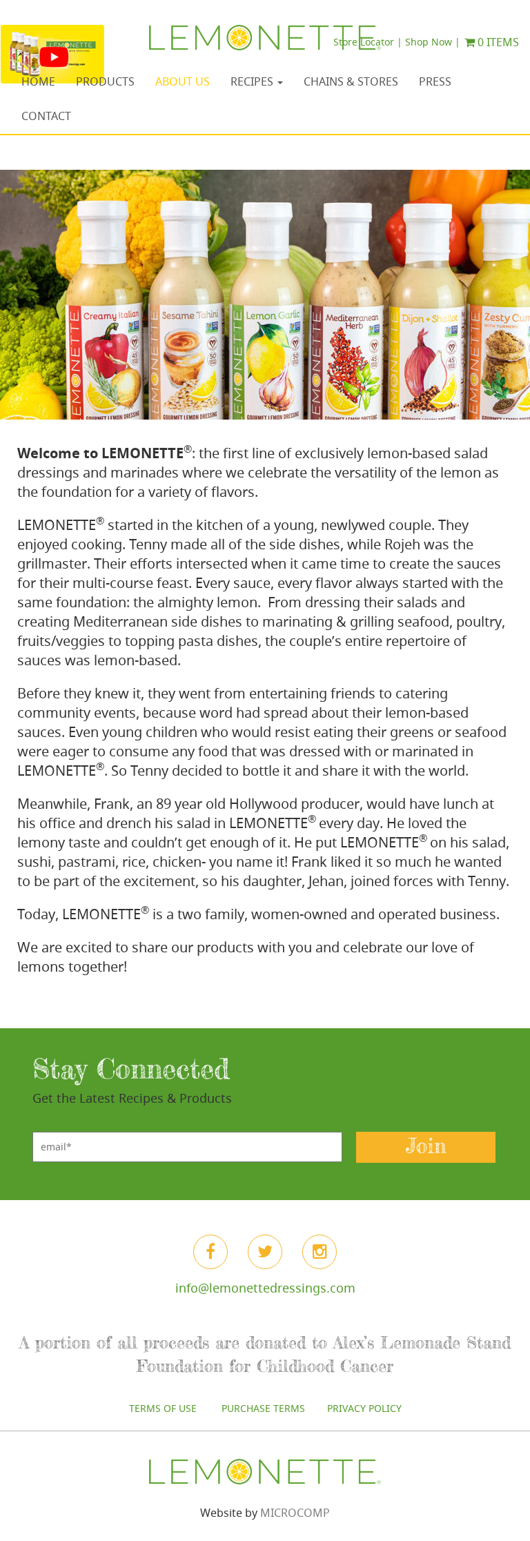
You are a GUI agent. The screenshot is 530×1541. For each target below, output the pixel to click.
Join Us (264, 961)
